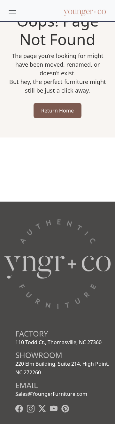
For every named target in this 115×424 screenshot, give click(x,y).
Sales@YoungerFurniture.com (51, 393)
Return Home (57, 110)
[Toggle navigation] (12, 10)
